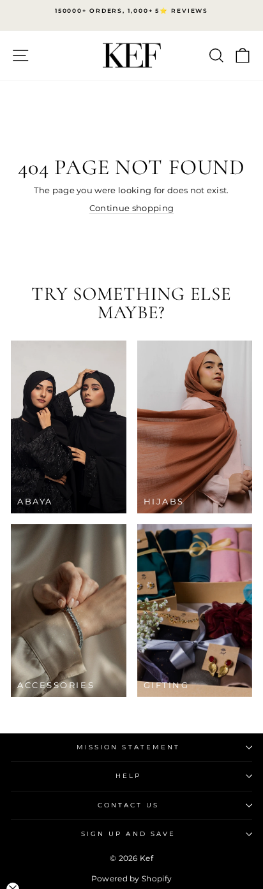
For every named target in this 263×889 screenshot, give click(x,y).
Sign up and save (128, 834)
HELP (128, 776)
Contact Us (129, 805)
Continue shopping (131, 208)
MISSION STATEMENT (129, 747)
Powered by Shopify (131, 878)
